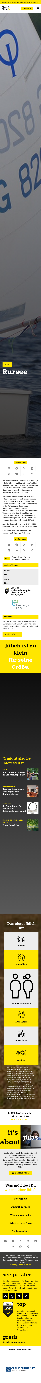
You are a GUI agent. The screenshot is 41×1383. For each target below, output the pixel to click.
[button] (27, 8)
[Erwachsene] (21, 1015)
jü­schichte (7, 820)
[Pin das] (9, 473)
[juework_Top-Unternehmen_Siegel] (7, 591)
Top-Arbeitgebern (14, 1162)
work (6, 579)
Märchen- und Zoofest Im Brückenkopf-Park (14, 773)
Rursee (26, 557)
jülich (15, 820)
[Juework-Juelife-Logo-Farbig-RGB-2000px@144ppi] (6, 8)
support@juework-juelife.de (20, 1265)
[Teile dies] (16, 468)
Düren (20, 557)
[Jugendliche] (21, 957)
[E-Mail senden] (9, 468)
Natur (5, 822)
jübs (6, 583)
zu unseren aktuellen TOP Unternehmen (26, 1327)
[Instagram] (12, 1296)
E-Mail (22, 1288)
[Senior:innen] (21, 1033)
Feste (5, 769)
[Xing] (26, 1296)
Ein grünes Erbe (11, 825)
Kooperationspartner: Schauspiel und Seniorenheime (14, 791)
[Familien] (21, 1052)
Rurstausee (16, 559)
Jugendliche (21, 964)
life (5, 575)
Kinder (21, 946)
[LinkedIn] (19, 1296)
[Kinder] (21, 939)
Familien (21, 1060)
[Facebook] (5, 1296)
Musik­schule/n (9, 786)
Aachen (15, 557)
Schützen (7, 803)
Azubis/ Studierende (21, 1003)
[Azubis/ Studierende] (21, 986)
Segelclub (25, 559)
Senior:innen (21, 1040)
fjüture (7, 571)
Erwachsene (21, 1022)
